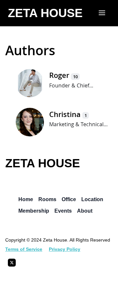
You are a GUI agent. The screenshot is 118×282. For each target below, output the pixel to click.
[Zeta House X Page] (12, 264)
